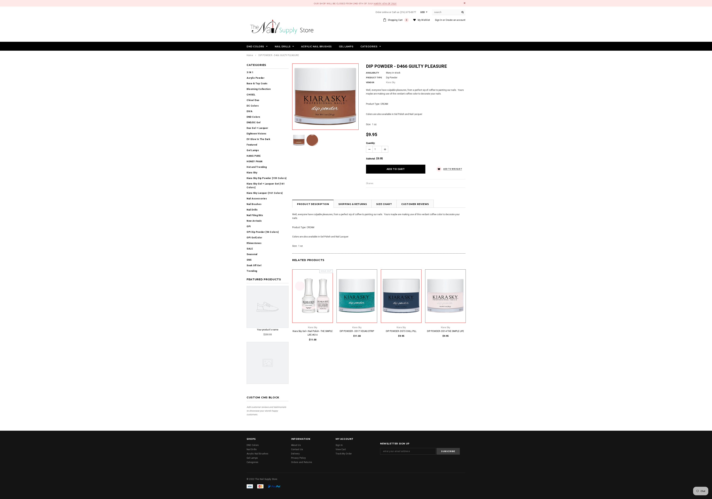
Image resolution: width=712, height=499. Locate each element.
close (464, 3)
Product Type (374, 77)
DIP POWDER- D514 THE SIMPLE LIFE (445, 331)
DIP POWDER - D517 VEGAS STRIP (357, 331)
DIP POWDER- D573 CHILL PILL (401, 331)
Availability (372, 73)
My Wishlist (424, 20)
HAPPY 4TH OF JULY (385, 3)
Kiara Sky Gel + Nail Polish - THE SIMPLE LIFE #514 (313, 333)
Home (250, 55)
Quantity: (370, 143)
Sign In (438, 20)
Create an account (455, 20)
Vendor (370, 82)
